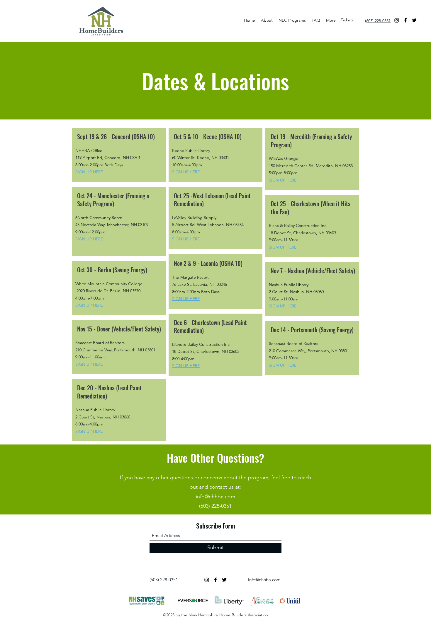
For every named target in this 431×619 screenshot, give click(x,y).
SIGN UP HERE (186, 239)
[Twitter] (414, 20)
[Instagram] (397, 20)
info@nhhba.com (215, 496)
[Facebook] (405, 20)
